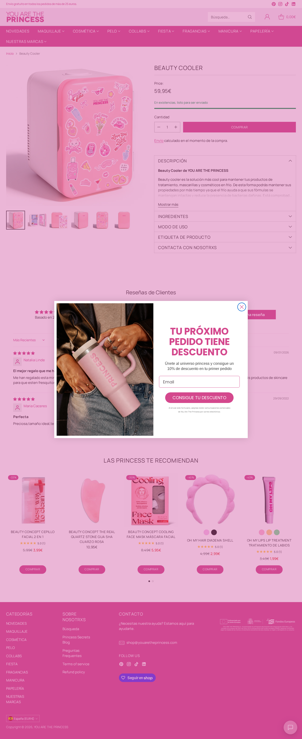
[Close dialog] (242, 307)
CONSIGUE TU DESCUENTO (199, 398)
